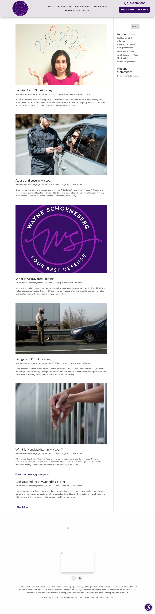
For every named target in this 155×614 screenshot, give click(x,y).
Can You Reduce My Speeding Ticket (40, 482)
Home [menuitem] (51, 7)
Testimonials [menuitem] (100, 7)
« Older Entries (22, 507)
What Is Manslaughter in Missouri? (39, 449)
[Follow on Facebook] (73, 578)
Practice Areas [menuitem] (82, 7)
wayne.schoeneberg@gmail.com (32, 94)
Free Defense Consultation (134, 9)
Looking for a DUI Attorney (34, 90)
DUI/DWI (64, 94)
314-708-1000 (136, 3)
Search (135, 26)
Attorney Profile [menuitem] (64, 7)
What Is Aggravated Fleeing (35, 279)
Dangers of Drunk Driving (33, 359)
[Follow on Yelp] (80, 578)
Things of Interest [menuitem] (72, 10)
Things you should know (79, 94)
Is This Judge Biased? (126, 62)
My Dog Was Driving (126, 51)
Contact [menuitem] (87, 10)
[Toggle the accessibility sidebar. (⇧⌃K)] (148, 607)
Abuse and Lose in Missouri (34, 180)
